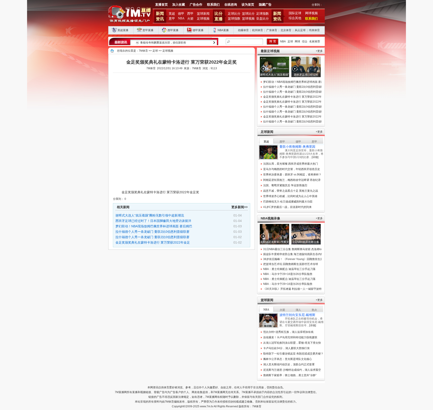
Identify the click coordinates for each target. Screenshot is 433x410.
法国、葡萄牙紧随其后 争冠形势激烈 (285, 185)
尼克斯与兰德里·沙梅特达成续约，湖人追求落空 (292, 369)
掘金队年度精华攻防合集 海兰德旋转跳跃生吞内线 (293, 254)
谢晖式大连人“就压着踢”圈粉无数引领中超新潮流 (149, 215)
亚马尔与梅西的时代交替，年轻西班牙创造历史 (291, 169)
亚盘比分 (262, 18)
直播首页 (161, 4)
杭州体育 (257, 30)
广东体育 (271, 30)
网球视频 (311, 13)
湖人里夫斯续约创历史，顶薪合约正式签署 (289, 364)
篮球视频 (248, 18)
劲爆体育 (243, 30)
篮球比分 (248, 13)
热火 (314, 309)
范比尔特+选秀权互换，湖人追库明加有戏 (288, 332)
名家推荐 (314, 41)
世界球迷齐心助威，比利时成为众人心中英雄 (290, 196)
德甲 (181, 13)
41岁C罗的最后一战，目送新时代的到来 (287, 207)
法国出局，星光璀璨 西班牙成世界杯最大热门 (290, 163)
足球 (290, 41)
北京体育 (286, 30)
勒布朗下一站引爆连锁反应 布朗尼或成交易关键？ (293, 353)
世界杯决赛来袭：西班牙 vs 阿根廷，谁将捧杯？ (292, 174)
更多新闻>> (239, 207)
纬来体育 (314, 30)
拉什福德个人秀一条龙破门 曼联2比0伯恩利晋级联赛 (152, 231)
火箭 (190, 18)
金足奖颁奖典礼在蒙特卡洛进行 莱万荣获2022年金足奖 (296, 96)
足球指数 (262, 13)
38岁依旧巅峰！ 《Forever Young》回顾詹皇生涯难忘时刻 (298, 259)
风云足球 (300, 30)
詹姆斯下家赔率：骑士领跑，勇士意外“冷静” (289, 375)
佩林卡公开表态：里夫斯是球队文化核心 (287, 359)
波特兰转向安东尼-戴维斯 (297, 315)
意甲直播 (148, 30)
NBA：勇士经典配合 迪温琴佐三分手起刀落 (289, 269)
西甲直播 (173, 30)
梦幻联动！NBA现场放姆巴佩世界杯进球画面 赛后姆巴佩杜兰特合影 (304, 81)
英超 (172, 13)
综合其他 (295, 18)
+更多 (319, 51)
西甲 (190, 13)
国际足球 (295, 13)
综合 (304, 41)
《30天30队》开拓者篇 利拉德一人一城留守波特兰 (293, 288)
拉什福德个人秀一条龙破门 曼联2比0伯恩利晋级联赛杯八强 (299, 86)
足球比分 (234, 13)
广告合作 (196, 4)
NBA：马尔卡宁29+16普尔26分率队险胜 (287, 274)
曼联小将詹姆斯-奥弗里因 (297, 146)
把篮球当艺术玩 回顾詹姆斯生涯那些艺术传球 (290, 264)
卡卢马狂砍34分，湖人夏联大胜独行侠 (286, 348)
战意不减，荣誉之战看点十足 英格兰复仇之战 (290, 190)
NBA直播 (223, 30)
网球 (297, 41)
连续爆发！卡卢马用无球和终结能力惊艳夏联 (290, 337)
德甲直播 (198, 30)
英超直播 (122, 30)
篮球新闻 (203, 13)
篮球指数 (234, 18)
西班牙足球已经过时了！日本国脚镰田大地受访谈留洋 (153, 221)
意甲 (172, 18)
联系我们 (213, 4)
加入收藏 (178, 4)
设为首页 (248, 4)
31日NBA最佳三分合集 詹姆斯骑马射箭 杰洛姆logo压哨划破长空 (302, 249)
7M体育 (143, 50)
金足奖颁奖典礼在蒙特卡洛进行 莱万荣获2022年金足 (152, 242)
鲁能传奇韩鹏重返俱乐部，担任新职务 (163, 42)
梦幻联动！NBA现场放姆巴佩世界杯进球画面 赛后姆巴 (153, 226)
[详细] (315, 157)
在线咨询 (230, 4)
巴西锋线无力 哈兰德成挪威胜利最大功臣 (288, 201)
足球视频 (203, 18)
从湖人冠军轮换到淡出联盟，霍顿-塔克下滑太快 (292, 342)
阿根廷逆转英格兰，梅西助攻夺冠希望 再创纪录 (292, 180)
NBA (181, 18)
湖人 (298, 309)
